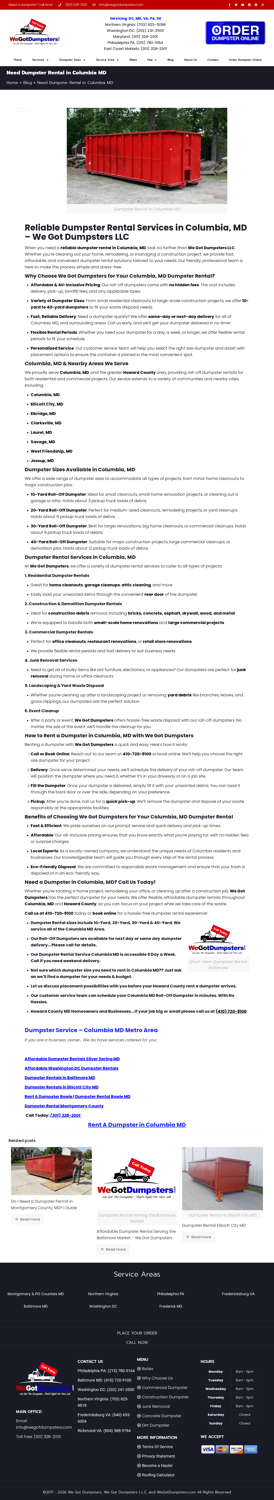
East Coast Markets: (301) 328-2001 (135, 48)
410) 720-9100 (232, 1011)
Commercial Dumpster (165, 1387)
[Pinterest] (256, 5)
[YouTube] (243, 5)
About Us (190, 60)
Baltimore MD (36, 1306)
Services (38, 60)
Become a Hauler (157, 1465)
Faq (149, 60)
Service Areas (137, 1274)
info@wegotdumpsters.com (44, 1427)
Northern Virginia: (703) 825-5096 (135, 24)
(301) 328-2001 (47, 1436)
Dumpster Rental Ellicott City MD (214, 1225)
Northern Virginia (103, 1293)
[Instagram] (262, 5)
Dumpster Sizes (70, 60)
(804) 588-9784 (117, 1430)
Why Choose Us (157, 1378)
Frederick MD (170, 1306)
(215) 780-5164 (121, 1370)
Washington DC (103, 1306)
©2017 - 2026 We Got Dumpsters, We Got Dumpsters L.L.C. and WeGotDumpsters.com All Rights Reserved (137, 1492)
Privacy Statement (158, 1456)
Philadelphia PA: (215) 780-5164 (135, 42)
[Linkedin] (249, 5)
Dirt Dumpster (155, 1425)
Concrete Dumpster (161, 1416)
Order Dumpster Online (245, 60)
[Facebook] (229, 5)
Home (18, 60)
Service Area (105, 60)
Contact (212, 60)
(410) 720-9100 (117, 1380)
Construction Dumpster (165, 1397)
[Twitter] (236, 5)
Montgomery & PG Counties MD (36, 1293)
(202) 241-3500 (120, 1389)
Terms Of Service (157, 1446)
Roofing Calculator (158, 1475)
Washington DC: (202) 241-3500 (135, 30)
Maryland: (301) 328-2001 (135, 36)
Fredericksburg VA (238, 1293)
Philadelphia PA (170, 1293)
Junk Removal (156, 1406)
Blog (170, 60)
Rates (133, 60)
